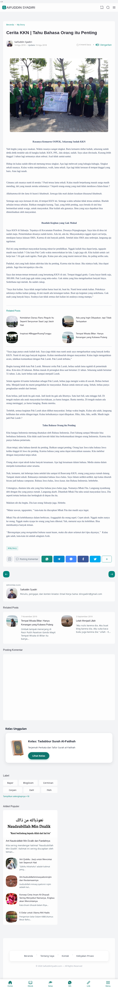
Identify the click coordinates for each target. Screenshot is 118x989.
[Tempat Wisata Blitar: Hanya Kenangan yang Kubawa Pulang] (68, 342)
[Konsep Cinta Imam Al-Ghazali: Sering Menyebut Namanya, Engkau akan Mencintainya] (11, 903)
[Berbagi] (107, 559)
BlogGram (28, 782)
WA (69, 986)
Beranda (28, 955)
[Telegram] (59, 559)
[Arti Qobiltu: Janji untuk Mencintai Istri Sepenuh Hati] (11, 868)
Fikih (49, 790)
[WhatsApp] (47, 559)
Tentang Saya (47, 955)
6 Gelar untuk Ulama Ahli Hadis (34, 912)
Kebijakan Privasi (85, 955)
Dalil (31, 790)
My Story (13, 548)
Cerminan (48, 782)
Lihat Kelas (38, 755)
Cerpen (12, 790)
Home (10, 986)
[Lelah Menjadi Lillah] (67, 625)
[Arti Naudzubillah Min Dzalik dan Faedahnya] (30, 836)
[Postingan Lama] (6, 574)
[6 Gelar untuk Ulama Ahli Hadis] (11, 921)
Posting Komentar (29, 559)
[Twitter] (95, 559)
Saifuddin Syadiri (19, 7)
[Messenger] (71, 559)
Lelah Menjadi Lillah (86, 620)
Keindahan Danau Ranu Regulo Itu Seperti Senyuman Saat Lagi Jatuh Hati (37, 321)
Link (88, 986)
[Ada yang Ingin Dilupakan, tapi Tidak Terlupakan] (68, 327)
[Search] (108, 7)
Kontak (65, 955)
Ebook (30, 986)
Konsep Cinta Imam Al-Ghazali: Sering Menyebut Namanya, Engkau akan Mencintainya (37, 897)
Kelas (50, 986)
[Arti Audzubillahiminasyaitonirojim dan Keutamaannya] (11, 886)
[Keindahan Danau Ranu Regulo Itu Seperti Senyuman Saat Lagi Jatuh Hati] (12, 327)
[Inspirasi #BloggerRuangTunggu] (12, 342)
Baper (10, 782)
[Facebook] (83, 559)
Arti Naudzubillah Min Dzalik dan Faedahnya (28, 840)
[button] (102, 45)
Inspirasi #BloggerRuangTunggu (35, 333)
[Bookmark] (9, 559)
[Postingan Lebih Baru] (111, 574)
